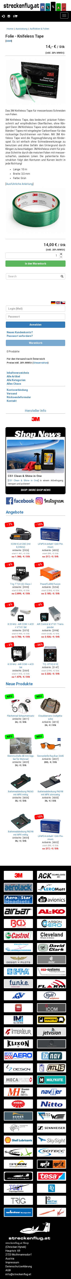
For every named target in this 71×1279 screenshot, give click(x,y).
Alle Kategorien (16, 380)
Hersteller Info (35, 411)
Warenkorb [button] (35, 342)
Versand (12, 393)
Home (10, 28)
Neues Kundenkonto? (20, 332)
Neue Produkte (19, 684)
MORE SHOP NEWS (39, 490)
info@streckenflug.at (18, 1274)
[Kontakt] (8, 16)
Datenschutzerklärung (18, 1266)
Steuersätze (40, 362)
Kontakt (12, 400)
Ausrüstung (21, 28)
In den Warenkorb (35, 263)
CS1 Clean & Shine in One (23, 480)
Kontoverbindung (17, 389)
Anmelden (35, 324)
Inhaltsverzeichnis (18, 372)
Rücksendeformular (19, 397)
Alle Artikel (13, 376)
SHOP (24, 490)
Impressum (12, 1262)
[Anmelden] (2, 16)
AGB (8, 1270)
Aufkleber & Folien (39, 28)
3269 (8, 41)
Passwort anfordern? (20, 336)
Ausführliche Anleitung (19, 183)
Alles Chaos (14, 383)
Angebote (14, 512)
